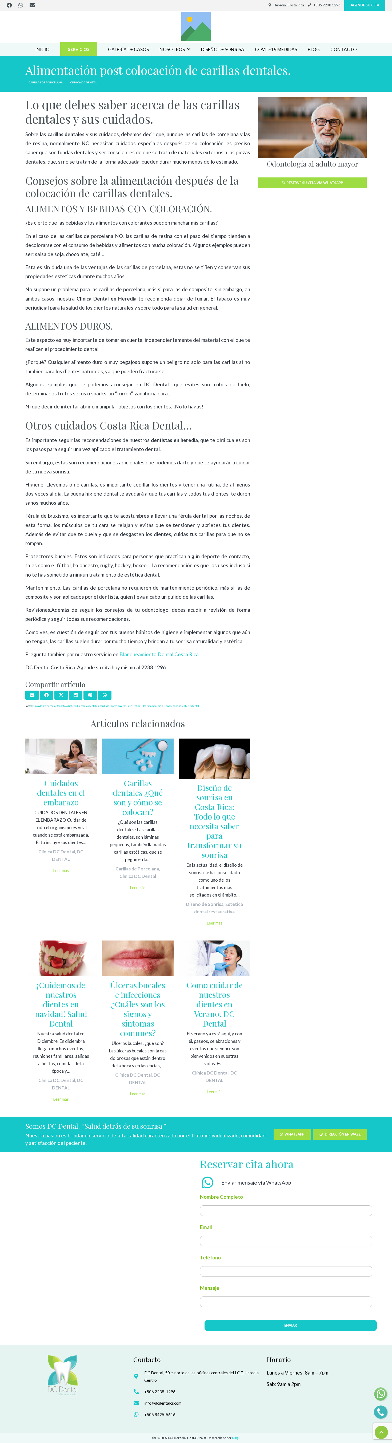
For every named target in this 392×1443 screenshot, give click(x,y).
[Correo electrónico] (32, 5)
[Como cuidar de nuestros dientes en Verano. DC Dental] (214, 958)
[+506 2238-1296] (138, 1391)
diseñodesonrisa (171, 705)
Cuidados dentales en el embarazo (61, 793)
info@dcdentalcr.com (162, 1403)
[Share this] (46, 695)
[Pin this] (90, 695)
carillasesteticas (132, 705)
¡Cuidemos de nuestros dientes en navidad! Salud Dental (61, 1004)
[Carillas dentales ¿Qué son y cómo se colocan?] (138, 756)
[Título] (196, 26)
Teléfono (210, 1257)
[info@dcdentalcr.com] (138, 1403)
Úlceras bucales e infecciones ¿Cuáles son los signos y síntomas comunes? (137, 1009)
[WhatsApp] (20, 5)
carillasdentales (90, 705)
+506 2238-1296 (159, 1391)
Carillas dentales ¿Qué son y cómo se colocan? (138, 797)
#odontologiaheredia (68, 705)
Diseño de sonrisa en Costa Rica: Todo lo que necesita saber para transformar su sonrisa (214, 821)
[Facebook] (9, 5)
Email (206, 1227)
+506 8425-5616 (159, 1414)
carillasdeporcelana (111, 705)
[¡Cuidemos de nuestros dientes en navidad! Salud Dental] (61, 958)
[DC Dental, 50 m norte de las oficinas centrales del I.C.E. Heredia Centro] (138, 1376)
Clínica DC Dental (56, 851)
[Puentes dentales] (312, 127)
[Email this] (32, 695)
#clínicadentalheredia (43, 705)
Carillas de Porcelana (137, 869)
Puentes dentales (312, 163)
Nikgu (236, 1438)
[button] (188, 49)
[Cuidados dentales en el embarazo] (61, 756)
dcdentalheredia (152, 705)
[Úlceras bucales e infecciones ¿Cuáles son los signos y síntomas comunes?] (138, 958)
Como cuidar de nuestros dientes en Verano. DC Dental (214, 1004)
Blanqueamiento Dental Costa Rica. (159, 654)
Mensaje (209, 1288)
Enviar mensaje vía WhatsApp (256, 1182)
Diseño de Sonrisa (204, 904)
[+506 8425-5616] (138, 1414)
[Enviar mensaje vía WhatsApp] (210, 1182)
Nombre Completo (221, 1197)
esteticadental (190, 705)
